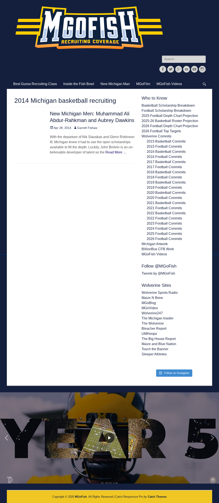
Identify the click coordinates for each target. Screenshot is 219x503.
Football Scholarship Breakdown (166, 110)
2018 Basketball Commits (166, 172)
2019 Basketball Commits (166, 182)
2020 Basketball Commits (166, 192)
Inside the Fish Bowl (78, 84)
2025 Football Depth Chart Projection (170, 116)
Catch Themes (157, 496)
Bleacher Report (154, 328)
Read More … (116, 152)
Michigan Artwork (155, 244)
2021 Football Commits (164, 208)
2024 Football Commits (164, 228)
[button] (6, 437)
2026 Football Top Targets (161, 131)
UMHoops (149, 333)
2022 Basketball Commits (166, 213)
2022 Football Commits (164, 218)
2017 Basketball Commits (166, 162)
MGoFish (81, 496)
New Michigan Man (115, 84)
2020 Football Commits (164, 198)
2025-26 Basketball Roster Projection (170, 121)
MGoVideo (150, 308)
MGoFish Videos (169, 84)
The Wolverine (153, 323)
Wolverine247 (152, 313)
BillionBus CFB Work (158, 249)
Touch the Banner (155, 349)
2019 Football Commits (164, 187)
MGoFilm (143, 84)
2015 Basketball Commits (166, 141)
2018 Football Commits (164, 177)
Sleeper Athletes (154, 354)
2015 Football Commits (164, 146)
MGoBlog (149, 303)
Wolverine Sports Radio (160, 292)
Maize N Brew (152, 298)
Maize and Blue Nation (159, 344)
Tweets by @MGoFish (158, 273)
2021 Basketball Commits (166, 203)
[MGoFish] (89, 27)
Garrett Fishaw (87, 127)
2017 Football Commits (164, 167)
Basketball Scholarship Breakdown (168, 105)
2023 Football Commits (164, 223)
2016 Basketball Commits (166, 151)
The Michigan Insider (157, 318)
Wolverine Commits (156, 136)
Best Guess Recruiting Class (35, 84)
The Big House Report (159, 339)
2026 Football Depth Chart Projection (170, 126)
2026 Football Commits (164, 239)
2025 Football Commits (164, 233)
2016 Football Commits (164, 157)
